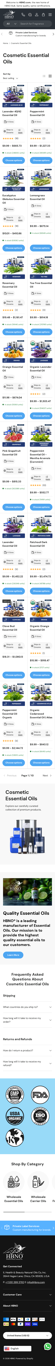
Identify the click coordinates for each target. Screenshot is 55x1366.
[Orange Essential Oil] (13, 351)
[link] (11, 775)
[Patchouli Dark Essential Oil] (41, 527)
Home (5, 43)
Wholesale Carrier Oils (38, 1199)
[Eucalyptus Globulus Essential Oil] (13, 180)
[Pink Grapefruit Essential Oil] (13, 435)
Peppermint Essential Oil (37, 113)
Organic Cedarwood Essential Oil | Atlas (41, 714)
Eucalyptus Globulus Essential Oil (13, 199)
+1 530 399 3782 (15, 1282)
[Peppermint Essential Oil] (41, 96)
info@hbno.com (36, 1282)
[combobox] (27, 23)
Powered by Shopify (24, 1358)
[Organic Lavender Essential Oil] (41, 351)
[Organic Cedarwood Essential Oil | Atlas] (41, 695)
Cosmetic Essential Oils (21, 43)
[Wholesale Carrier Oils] (38, 1181)
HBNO (12, 1358)
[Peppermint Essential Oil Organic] (13, 695)
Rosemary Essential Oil (9, 284)
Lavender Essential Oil (9, 544)
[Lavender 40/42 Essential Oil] (13, 96)
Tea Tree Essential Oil (41, 284)
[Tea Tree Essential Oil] (41, 267)
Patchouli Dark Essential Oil (38, 544)
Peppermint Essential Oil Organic (9, 714)
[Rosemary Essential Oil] (13, 267)
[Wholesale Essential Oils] (13, 1181)
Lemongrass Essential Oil (37, 197)
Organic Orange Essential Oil (39, 628)
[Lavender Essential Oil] (13, 527)
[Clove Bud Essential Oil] (13, 611)
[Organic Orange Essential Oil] (41, 611)
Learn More (13, 955)
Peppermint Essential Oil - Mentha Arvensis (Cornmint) (40, 456)
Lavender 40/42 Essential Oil (11, 113)
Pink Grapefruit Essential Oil (11, 452)
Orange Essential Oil (12, 368)
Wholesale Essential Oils (13, 1199)
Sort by (7, 74)
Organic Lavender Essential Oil (40, 368)
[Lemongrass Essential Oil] (41, 180)
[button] (43, 14)
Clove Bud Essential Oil (9, 628)
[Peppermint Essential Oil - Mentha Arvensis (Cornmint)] (41, 435)
